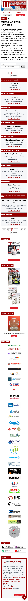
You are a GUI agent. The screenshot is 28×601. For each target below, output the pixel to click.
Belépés (21, 15)
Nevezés (14, 336)
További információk (14, 89)
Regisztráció (7, 15)
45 (25, 73)
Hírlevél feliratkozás (7, 12)
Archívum (17, 260)
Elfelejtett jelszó (20, 12)
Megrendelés (14, 308)
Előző (4, 73)
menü (4, 18)
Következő (14, 75)
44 (21, 73)
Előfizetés (10, 260)
